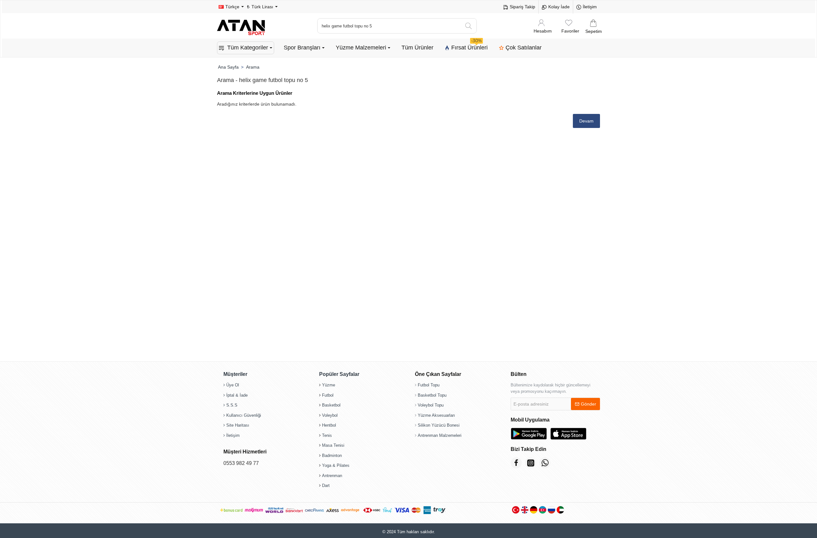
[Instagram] (530, 462)
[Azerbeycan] (542, 510)
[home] (228, 67)
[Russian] (551, 510)
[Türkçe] (516, 510)
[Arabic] (560, 510)
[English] (524, 510)
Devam (586, 120)
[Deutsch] (533, 510)
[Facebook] (516, 462)
